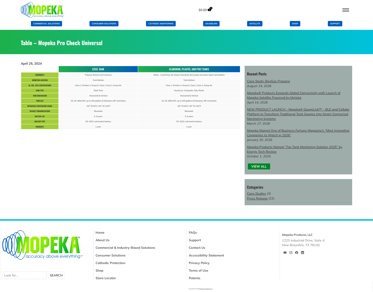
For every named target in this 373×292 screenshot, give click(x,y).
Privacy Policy (199, 263)
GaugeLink (211, 23)
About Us (103, 240)
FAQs (193, 232)
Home (100, 232)
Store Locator (106, 278)
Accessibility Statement (206, 255)
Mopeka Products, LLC (205, 289)
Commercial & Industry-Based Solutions (125, 247)
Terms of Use (198, 270)
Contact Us (197, 247)
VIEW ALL (259, 166)
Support (335, 23)
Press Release (257, 198)
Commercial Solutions (46, 23)
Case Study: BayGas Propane (268, 81)
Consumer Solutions (104, 23)
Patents (194, 278)
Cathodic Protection (110, 263)
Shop (295, 23)
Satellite (254, 23)
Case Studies (256, 193)
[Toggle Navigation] (345, 10)
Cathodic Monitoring (160, 23)
